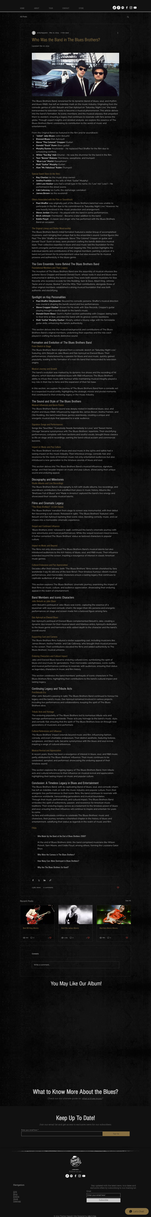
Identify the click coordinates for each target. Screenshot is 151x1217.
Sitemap (17, 1201)
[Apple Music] (118, 7)
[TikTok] (114, 7)
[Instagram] (131, 7)
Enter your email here (29, 1130)
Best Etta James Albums (70, 928)
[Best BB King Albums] (37, 914)
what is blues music (92, 1099)
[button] (128, 17)
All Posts (23, 17)
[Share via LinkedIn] (44, 880)
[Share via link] (50, 880)
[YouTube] (135, 7)
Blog (15, 1194)
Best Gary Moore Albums (109, 928)
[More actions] (117, 32)
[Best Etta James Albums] (76, 914)
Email (89, 1191)
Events (16, 1197)
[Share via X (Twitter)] (39, 880)
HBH (89, 1216)
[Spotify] (122, 7)
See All (128, 901)
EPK (15, 1192)
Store (15, 1199)
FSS (94, 1216)
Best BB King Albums (31, 928)
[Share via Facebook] (33, 880)
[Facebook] (127, 7)
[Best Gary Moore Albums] (114, 914)
